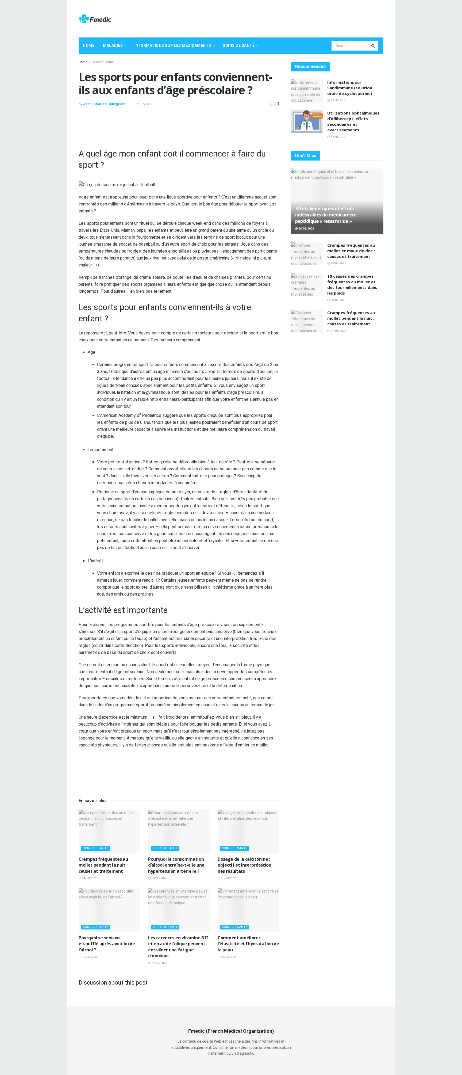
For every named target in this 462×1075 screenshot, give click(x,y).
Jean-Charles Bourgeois (104, 104)
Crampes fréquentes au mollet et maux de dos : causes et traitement (351, 250)
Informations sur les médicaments (172, 45)
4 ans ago (338, 100)
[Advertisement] (286, 18)
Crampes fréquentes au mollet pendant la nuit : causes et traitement (103, 865)
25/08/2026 (338, 263)
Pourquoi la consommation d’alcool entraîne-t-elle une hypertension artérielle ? (176, 865)
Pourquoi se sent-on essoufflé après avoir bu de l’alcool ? (107, 944)
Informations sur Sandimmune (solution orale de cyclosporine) (349, 87)
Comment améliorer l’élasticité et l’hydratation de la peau (248, 944)
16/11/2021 (142, 104)
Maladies (113, 45)
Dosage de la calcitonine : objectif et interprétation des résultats (244, 865)
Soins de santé (239, 45)
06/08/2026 (228, 878)
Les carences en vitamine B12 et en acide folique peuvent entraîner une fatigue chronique (178, 947)
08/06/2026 (228, 957)
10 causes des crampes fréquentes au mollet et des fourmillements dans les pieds (352, 284)
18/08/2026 (159, 878)
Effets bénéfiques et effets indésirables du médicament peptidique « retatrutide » (326, 214)
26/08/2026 (306, 228)
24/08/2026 (89, 878)
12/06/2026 (89, 957)
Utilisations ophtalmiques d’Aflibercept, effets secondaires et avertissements (353, 121)
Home (88, 45)
